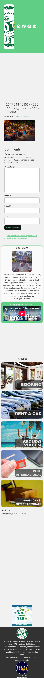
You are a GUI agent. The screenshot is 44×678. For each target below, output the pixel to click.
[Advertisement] (22, 76)
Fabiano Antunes (24, 116)
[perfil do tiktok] (24, 26)
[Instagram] (29, 26)
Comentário (9, 167)
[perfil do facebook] (18, 26)
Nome (7, 196)
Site (6, 216)
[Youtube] (34, 26)
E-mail (7, 206)
